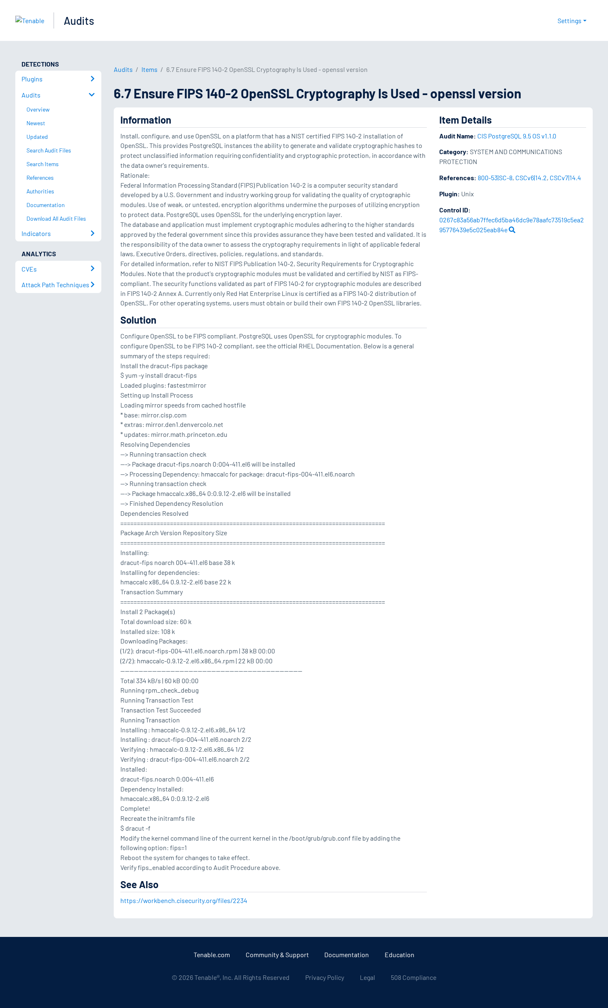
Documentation (346, 954)
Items (149, 69)
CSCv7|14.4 (565, 177)
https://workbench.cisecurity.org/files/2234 (183, 900)
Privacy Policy (324, 977)
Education (399, 954)
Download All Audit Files (56, 218)
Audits (79, 20)
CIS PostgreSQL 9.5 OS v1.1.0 (516, 136)
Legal (367, 977)
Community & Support (277, 954)
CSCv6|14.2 (531, 177)
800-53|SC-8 (495, 177)
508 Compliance (413, 977)
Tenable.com (212, 954)
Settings (570, 20)
